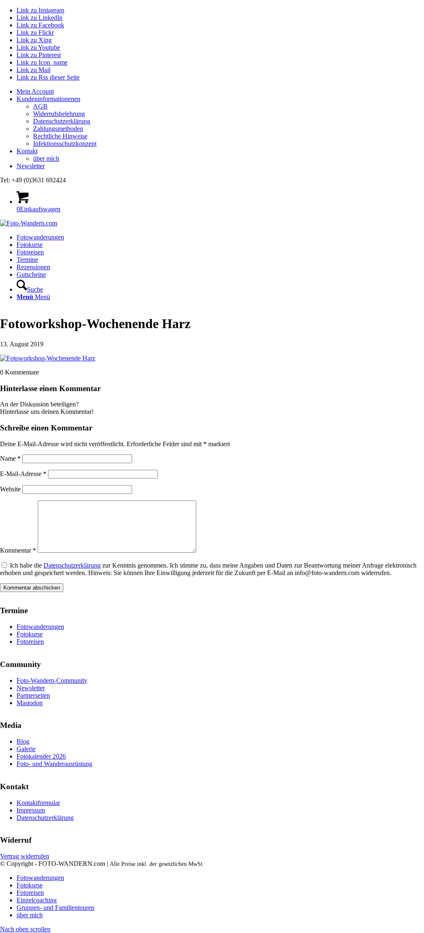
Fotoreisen (30, 641)
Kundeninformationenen (48, 98)
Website (10, 489)
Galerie (26, 748)
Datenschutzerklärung (61, 121)
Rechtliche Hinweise (60, 136)
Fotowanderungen (40, 626)
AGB (40, 106)
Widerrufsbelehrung (59, 113)
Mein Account (35, 91)
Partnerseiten (33, 695)
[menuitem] (220, 91)
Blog (23, 741)
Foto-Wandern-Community (52, 680)
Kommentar (18, 550)
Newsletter (31, 165)
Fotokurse (30, 634)
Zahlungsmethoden (58, 128)
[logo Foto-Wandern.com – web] (28, 223)
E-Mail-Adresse (23, 473)
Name (10, 458)
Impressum (31, 810)
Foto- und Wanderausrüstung (54, 763)
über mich (46, 158)
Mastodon (30, 702)
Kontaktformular (38, 802)
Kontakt (27, 151)
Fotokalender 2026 (41, 756)
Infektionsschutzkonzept (64, 143)
